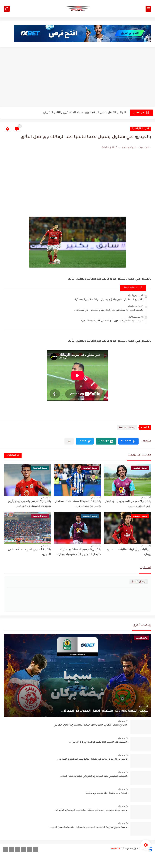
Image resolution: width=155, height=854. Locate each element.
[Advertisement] (77, 77)
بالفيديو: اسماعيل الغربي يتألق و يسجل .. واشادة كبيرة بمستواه (108, 299)
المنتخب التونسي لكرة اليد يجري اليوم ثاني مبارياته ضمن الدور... (94, 776)
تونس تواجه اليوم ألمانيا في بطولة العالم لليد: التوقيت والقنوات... (92, 759)
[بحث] (7, 9)
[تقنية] (29, 849)
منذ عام (144, 497)
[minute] (17, 849)
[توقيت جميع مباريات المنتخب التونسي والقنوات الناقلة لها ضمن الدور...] (140, 829)
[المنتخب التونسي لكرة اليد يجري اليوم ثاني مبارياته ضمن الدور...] (140, 778)
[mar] (35, 849)
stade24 (115, 849)
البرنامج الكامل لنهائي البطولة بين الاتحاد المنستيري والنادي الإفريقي (90, 725)
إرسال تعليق (138, 581)
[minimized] (11, 849)
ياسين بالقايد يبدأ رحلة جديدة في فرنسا (107, 793)
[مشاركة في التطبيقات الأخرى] (69, 441)
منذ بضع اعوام (134, 295)
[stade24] (77, 8)
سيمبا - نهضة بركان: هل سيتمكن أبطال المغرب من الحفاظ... (104, 711)
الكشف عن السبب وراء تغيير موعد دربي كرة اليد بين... (98, 742)
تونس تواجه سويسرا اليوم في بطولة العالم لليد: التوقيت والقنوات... (91, 810)
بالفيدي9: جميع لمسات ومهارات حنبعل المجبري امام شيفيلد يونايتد (79, 552)
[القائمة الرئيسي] (148, 9)
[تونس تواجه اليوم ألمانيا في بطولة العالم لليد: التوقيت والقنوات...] (140, 761)
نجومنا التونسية (140, 129)
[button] (128, 441)
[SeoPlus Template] (150, 849)
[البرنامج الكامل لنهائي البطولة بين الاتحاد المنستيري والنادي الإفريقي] (140, 727)
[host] (5, 849)
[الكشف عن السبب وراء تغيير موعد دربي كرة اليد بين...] (140, 744)
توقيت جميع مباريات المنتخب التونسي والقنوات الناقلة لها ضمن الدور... (89, 827)
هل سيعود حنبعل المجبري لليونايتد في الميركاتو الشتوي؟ (112, 321)
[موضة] (23, 849)
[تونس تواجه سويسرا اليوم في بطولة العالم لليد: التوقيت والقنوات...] (140, 812)
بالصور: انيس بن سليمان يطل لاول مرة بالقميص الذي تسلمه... (108, 310)
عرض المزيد (13, 455)
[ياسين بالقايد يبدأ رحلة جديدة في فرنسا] (140, 795)
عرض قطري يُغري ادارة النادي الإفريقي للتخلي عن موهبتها (91, 112)
